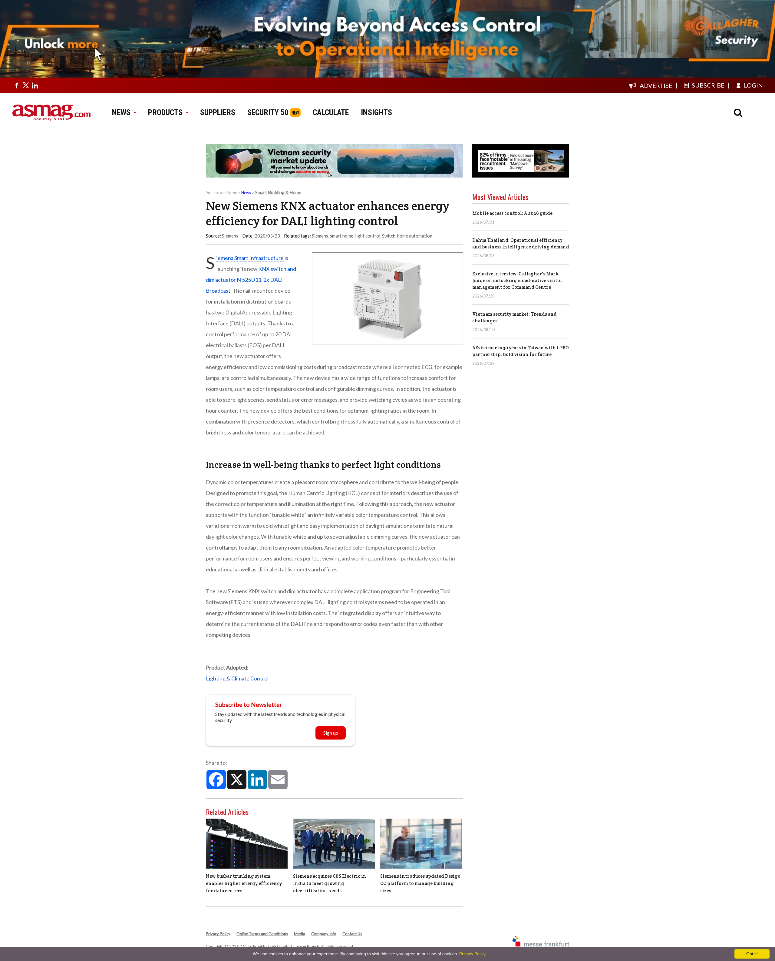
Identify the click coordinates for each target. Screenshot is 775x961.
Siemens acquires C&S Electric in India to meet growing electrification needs (329, 883)
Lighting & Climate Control (237, 678)
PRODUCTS (165, 112)
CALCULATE (331, 112)
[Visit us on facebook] (16, 85)
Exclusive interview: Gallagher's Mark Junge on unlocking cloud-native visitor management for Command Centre (517, 280)
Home (231, 192)
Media (299, 933)
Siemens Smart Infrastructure (250, 257)
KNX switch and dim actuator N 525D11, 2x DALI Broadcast (251, 279)
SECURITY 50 (268, 112)
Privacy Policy (218, 933)
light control (367, 235)
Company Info (323, 933)
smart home (341, 235)
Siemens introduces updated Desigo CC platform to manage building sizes (420, 883)
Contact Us (352, 933)
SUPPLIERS (217, 112)
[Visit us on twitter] (26, 85)
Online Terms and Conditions (262, 933)
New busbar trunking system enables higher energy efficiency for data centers (244, 883)
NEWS (121, 112)
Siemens (320, 235)
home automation (414, 235)
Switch (388, 235)
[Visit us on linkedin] (35, 85)
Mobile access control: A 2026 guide (512, 213)
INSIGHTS (376, 112)
